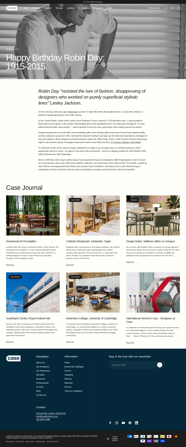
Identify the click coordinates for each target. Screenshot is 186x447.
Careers (40, 387)
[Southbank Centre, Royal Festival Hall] (33, 292)
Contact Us (41, 395)
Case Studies (75, 200)
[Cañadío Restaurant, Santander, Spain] (93, 215)
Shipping (69, 375)
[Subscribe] (159, 364)
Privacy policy (20, 441)
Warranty (69, 383)
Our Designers (42, 367)
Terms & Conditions (73, 391)
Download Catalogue (74, 367)
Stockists (40, 375)
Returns (68, 379)
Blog (38, 391)
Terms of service (30, 441)
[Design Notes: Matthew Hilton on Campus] (153, 215)
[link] (51, 413)
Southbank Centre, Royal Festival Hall (28, 318)
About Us (40, 363)
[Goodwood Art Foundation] (33, 215)
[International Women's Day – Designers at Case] (153, 292)
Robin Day (72, 112)
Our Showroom (43, 371)
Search (68, 371)
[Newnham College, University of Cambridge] (93, 292)
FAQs (67, 363)
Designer (134, 200)
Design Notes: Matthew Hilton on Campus (150, 241)
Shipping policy (40, 441)
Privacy (68, 387)
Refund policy (10, 441)
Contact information (52, 441)
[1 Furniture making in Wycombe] (126, 142)
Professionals (42, 383)
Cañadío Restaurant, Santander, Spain (88, 241)
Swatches (40, 379)
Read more (10, 265)
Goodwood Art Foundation (21, 241)
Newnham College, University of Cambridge (91, 318)
